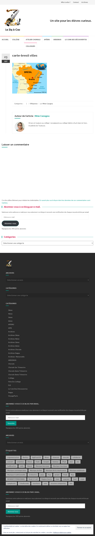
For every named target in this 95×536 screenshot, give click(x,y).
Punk (65, 475)
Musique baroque (42, 466)
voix (45, 483)
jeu (78, 462)
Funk (38, 462)
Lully (21, 466)
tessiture (36, 483)
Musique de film (36, 470)
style (82, 479)
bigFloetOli (36, 457)
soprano (66, 479)
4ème (10, 314)
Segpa (10, 392)
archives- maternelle (16, 357)
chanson (56, 457)
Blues (47, 457)
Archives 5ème (13, 342)
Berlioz (25, 457)
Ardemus (57, 39)
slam (57, 479)
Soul (75, 479)
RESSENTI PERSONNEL (16, 479)
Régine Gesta (46, 479)
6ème (10, 321)
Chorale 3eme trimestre (17, 375)
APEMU (11, 324)
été (71, 483)
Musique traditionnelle (16, 475)
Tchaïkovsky (24, 483)
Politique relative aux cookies (62, 532)
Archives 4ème (13, 339)
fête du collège (14, 382)
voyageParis (13, 396)
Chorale (11, 364)
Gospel (46, 462)
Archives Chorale (14, 349)
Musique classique (60, 466)
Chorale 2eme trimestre (17, 371)
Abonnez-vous (10, 223)
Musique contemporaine (16, 470)
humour (56, 462)
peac (42, 475)
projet (57, 475)
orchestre (33, 475)
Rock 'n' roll (33, 479)
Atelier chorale (33, 39)
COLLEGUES (30, 46)
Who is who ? (65, 2)
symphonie (11, 483)
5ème (10, 317)
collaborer (77, 457)
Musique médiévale (77, 470)
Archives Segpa (14, 353)
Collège (15, 39)
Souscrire (11, 423)
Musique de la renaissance (56, 470)
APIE (10, 328)
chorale (66, 457)
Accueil (5, 39)
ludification (11, 466)
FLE (9, 385)
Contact (76, 2)
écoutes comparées (58, 483)
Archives (84, 2)
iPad (64, 462)
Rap (72, 475)
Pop (49, 475)
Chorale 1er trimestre (16, 367)
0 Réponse (34, 104)
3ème (10, 310)
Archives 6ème (13, 346)
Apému (47, 39)
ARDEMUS (12, 360)
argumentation (13, 457)
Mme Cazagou (48, 104)
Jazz (71, 462)
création (20, 462)
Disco (30, 462)
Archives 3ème (13, 335)
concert (10, 462)
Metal (29, 466)
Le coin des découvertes (76, 39)
